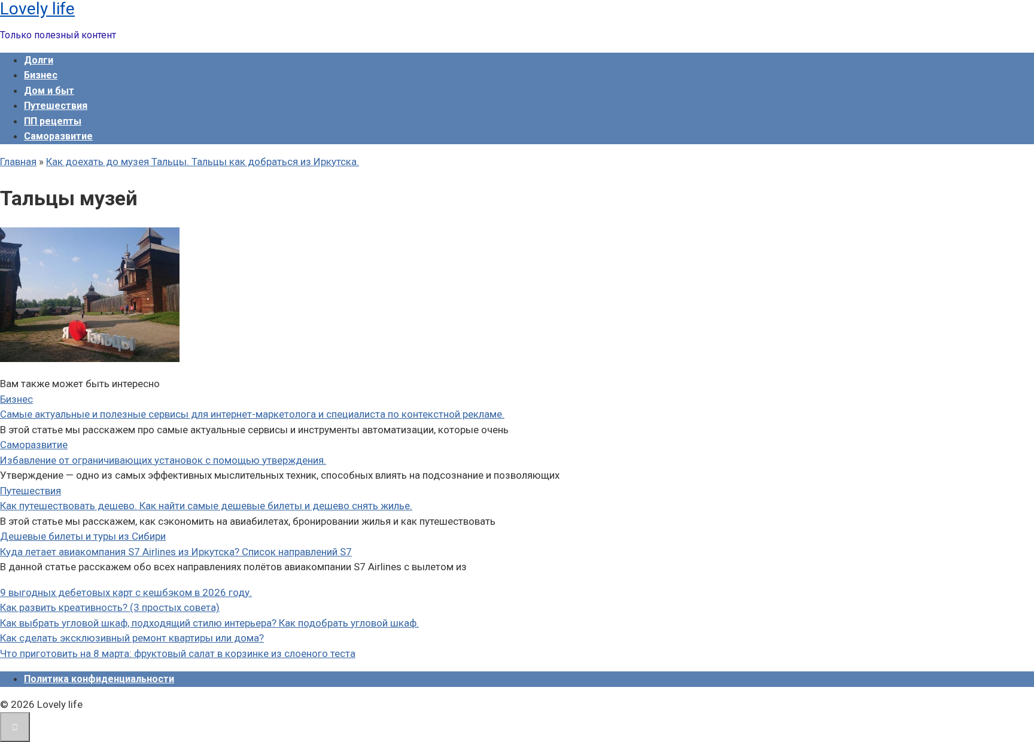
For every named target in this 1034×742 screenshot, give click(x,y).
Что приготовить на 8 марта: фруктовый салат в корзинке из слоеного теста (177, 653)
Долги (38, 60)
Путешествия (55, 105)
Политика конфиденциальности (99, 679)
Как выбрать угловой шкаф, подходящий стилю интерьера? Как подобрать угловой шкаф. (209, 623)
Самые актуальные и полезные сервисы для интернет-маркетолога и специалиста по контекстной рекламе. (252, 414)
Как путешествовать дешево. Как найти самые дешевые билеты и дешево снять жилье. (206, 506)
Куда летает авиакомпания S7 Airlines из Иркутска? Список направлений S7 (176, 552)
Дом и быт (49, 90)
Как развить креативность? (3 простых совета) (110, 607)
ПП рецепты (52, 121)
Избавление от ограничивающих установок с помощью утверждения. (163, 460)
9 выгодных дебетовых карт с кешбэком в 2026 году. (126, 592)
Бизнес (40, 75)
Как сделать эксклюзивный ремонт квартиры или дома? (132, 638)
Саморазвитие (58, 136)
